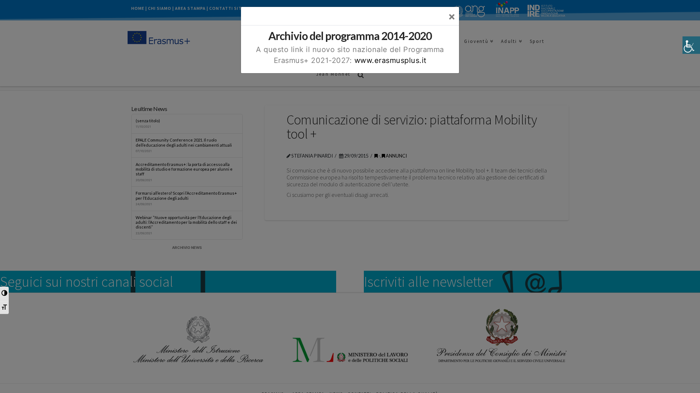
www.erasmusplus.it (390, 60)
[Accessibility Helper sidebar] (691, 45)
